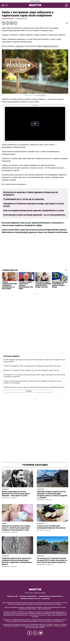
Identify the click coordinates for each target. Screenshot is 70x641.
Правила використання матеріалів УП (51, 596)
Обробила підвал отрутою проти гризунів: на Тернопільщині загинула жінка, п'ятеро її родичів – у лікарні (52, 494)
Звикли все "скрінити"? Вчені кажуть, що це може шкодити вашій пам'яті (31, 370)
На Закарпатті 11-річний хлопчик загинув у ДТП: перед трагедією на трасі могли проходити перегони (34, 376)
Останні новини (11, 356)
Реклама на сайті (12, 596)
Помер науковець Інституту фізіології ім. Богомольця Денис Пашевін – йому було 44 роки (16, 493)
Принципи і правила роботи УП (30, 598)
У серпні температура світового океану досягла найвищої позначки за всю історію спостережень (32, 382)
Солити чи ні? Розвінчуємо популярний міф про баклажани (51, 527)
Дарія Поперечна (7, 18)
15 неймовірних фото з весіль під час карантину (23, 199)
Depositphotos (41, 95)
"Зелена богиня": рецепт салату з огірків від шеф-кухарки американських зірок (33, 387)
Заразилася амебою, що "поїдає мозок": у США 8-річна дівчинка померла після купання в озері (16, 528)
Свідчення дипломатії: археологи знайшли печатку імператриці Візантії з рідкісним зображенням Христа (17, 561)
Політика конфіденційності (28, 596)
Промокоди (46, 598)
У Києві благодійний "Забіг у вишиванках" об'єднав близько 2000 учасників (32, 366)
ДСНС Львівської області (48, 46)
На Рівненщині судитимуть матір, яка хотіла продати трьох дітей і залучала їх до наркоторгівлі (34, 360)
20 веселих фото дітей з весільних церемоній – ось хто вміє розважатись (34, 215)
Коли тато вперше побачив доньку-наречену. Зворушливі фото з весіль (33, 210)
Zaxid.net (20, 46)
